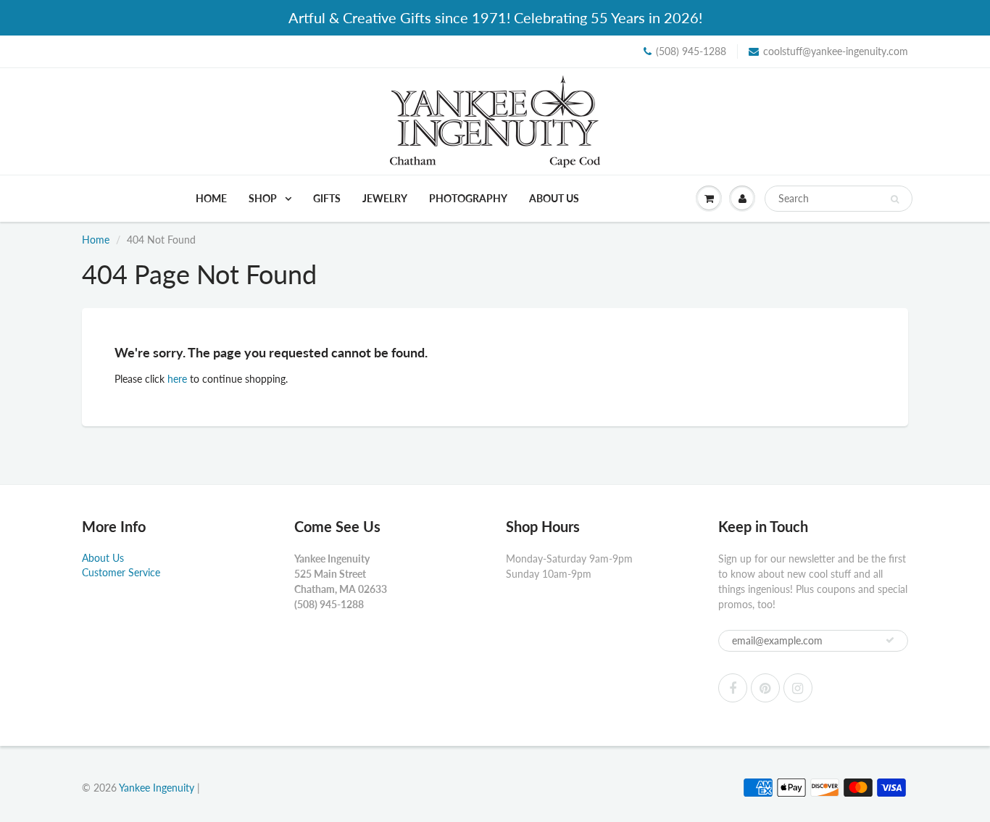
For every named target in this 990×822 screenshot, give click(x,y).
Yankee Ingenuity (156, 787)
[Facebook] (732, 687)
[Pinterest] (765, 687)
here (177, 379)
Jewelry (384, 198)
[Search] (894, 199)
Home (211, 198)
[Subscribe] (890, 640)
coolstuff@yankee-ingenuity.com (835, 51)
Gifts (327, 198)
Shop (264, 198)
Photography (468, 198)
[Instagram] (797, 687)
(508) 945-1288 (691, 51)
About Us (554, 198)
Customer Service (121, 572)
